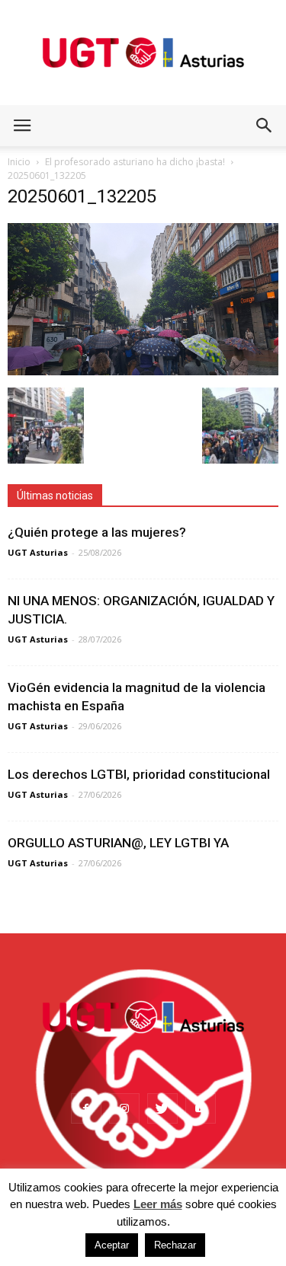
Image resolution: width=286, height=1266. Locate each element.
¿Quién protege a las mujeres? (97, 532)
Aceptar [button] (112, 1245)
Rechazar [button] (175, 1245)
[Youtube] (200, 1108)
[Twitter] (162, 1108)
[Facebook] (86, 1108)
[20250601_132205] (143, 371)
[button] (264, 125)
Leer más (157, 1203)
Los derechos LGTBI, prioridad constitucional (139, 774)
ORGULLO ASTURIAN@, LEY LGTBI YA (118, 842)
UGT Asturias (38, 552)
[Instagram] (124, 1108)
